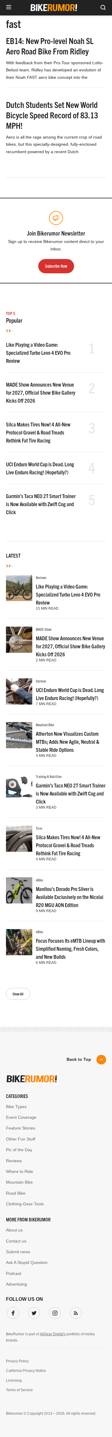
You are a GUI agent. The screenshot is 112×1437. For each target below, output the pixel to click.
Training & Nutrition (49, 776)
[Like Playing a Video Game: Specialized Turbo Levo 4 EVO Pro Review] (19, 588)
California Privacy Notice (26, 1371)
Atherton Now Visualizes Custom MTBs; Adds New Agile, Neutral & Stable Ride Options (67, 741)
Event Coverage (21, 1117)
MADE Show (43, 629)
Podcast (13, 1273)
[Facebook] (12, 1312)
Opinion (41, 681)
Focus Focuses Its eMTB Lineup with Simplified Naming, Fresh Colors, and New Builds (70, 948)
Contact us (16, 1241)
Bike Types (16, 1106)
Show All (18, 994)
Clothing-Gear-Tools (25, 1203)
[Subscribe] (75, 1312)
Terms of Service (19, 1390)
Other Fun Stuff (20, 1139)
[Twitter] (33, 1312)
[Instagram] (54, 1312)
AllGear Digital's (53, 1334)
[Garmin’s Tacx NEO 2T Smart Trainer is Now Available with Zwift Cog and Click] (19, 787)
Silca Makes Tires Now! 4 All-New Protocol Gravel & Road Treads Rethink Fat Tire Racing (38, 432)
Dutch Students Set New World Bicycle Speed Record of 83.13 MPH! (52, 115)
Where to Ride (19, 1171)
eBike (39, 880)
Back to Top (79, 1059)
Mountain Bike (45, 724)
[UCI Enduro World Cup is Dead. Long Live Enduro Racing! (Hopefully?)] (19, 691)
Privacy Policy (17, 1361)
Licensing (14, 1380)
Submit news (18, 1251)
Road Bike (15, 1193)
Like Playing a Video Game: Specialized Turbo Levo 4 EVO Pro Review (38, 352)
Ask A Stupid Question (26, 1262)
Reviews (41, 577)
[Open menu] (8, 7)
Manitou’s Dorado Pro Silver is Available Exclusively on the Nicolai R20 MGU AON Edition (69, 896)
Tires (39, 828)
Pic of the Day (19, 1149)
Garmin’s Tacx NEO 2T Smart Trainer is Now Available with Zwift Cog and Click (41, 503)
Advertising (16, 1284)
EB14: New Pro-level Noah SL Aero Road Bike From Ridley (49, 45)
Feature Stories (20, 1128)
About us (14, 1230)
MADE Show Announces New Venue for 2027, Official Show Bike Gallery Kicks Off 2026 (40, 392)
